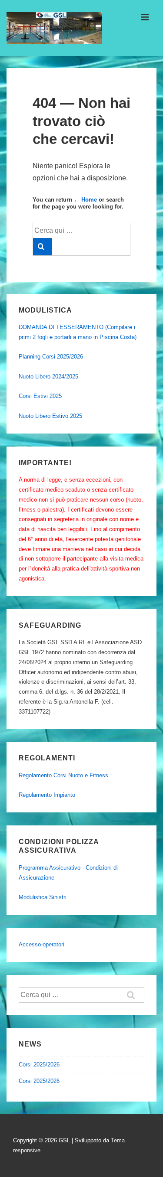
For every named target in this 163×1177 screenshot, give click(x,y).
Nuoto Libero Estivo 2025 (50, 416)
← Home (85, 199)
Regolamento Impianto (47, 795)
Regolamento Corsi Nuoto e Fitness (63, 775)
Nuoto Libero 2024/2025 (48, 376)
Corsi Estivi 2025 (40, 396)
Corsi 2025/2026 (39, 1064)
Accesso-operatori (41, 944)
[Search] (42, 246)
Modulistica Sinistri (43, 897)
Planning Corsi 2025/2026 (51, 356)
